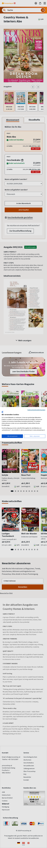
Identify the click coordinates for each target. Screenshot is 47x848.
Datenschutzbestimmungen (36, 410)
